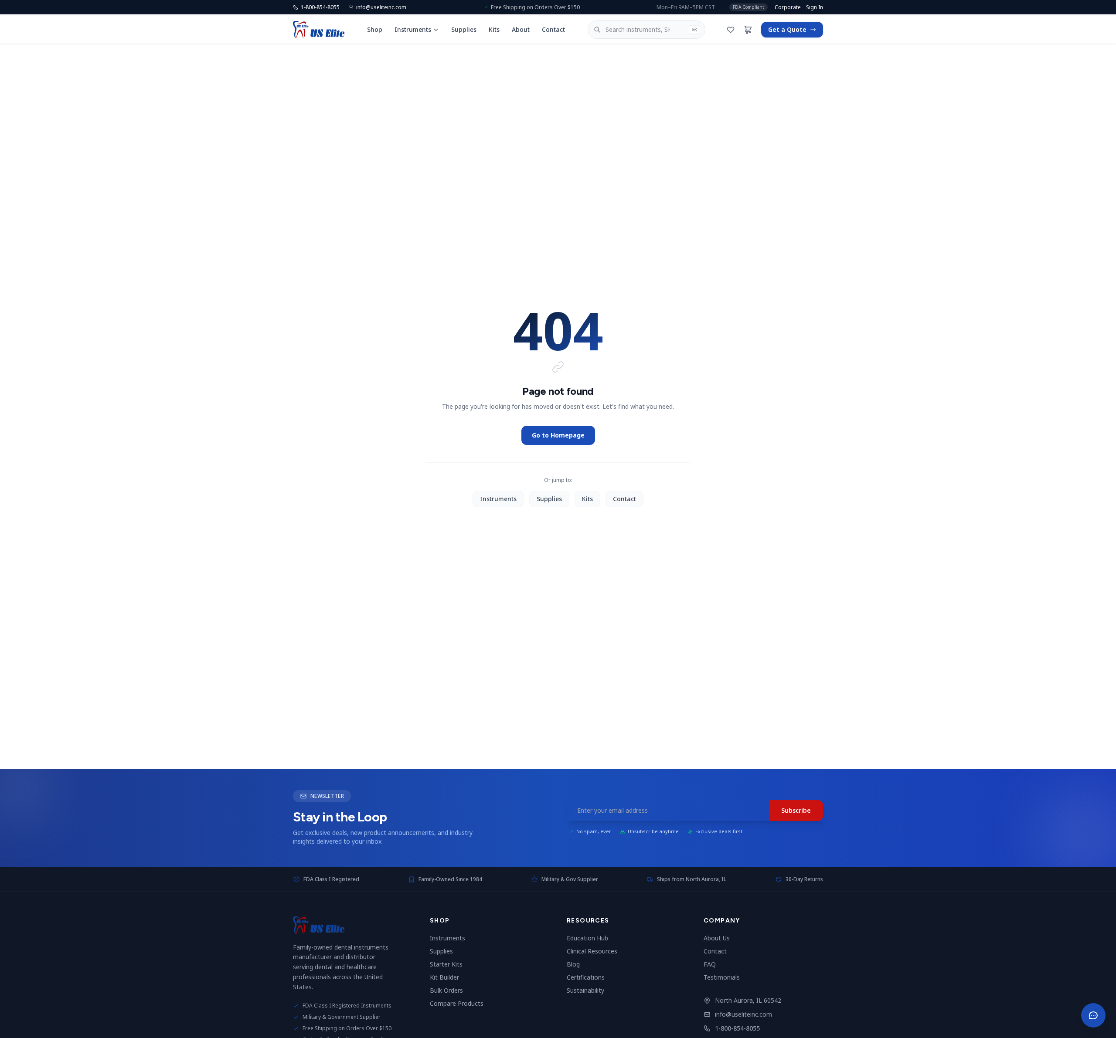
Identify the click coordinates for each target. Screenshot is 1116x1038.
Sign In (814, 7)
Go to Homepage (558, 435)
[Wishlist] (730, 29)
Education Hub (591, 938)
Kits (494, 29)
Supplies (463, 29)
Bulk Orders (450, 990)
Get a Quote (787, 29)
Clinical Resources (595, 951)
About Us (720, 938)
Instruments (413, 29)
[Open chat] (1093, 1015)
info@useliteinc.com (743, 1014)
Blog (577, 964)
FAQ (713, 964)
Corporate (788, 7)
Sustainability (589, 990)
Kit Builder (448, 977)
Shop (374, 29)
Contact (553, 29)
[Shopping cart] (748, 29)
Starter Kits (450, 964)
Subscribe (796, 810)
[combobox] (647, 29)
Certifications (589, 977)
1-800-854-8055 (737, 1028)
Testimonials (725, 977)
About (521, 29)
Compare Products (460, 1003)
